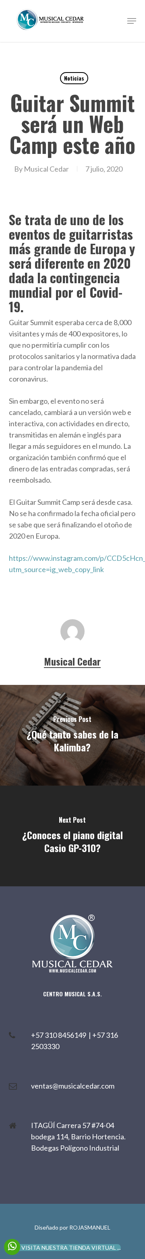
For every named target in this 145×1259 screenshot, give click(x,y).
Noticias (74, 78)
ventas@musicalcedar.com (72, 1085)
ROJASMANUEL (89, 1227)
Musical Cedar (46, 168)
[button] (131, 21)
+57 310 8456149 (60, 1035)
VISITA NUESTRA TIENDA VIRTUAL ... (71, 1247)
